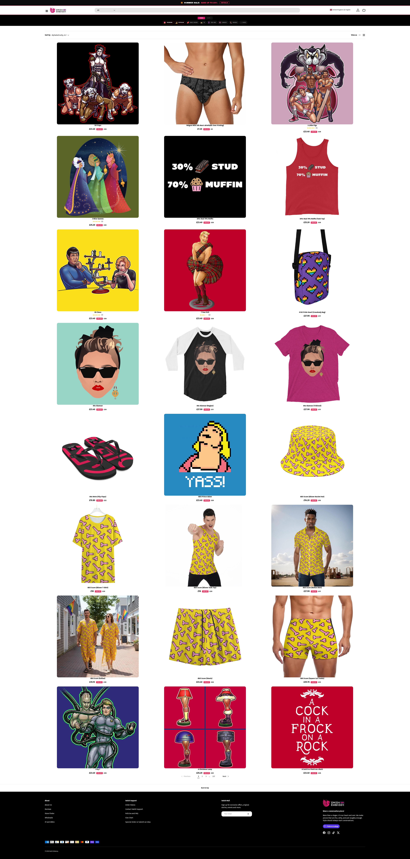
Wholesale (49, 818)
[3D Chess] (98, 270)
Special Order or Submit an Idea (138, 822)
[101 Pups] (98, 83)
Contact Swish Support (134, 809)
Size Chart (129, 818)
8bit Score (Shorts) (205, 678)
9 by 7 (98, 769)
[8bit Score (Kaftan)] (98, 636)
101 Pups (97, 125)
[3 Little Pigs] (312, 83)
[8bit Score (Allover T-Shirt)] (98, 546)
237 (213, 776)
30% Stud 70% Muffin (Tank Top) (312, 219)
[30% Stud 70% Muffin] (205, 177)
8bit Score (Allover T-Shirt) (98, 588)
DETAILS (224, 3)
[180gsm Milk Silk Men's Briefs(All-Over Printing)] (205, 83)
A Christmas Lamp (205, 769)
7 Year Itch (205, 312)
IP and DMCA (49, 822)
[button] (364, 10)
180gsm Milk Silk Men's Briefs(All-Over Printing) (205, 125)
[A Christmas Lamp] (205, 727)
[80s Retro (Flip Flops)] (98, 455)
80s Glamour (98, 406)
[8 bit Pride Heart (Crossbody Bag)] (312, 270)
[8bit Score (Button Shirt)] (312, 546)
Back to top (205, 788)
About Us (48, 805)
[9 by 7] (98, 727)
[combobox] (197, 10)
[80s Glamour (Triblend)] (312, 364)
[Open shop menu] (47, 11)
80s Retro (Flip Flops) (97, 497)
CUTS (208, 18)
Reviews (48, 809)
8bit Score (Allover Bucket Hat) (312, 497)
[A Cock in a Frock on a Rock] (312, 727)
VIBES (201, 18)
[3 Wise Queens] (98, 177)
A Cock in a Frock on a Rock (312, 769)
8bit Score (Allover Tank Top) (205, 588)
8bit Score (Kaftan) (97, 678)
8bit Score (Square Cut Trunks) (312, 678)
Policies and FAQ (131, 813)
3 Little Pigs (312, 125)
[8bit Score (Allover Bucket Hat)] (312, 455)
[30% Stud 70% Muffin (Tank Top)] (312, 177)
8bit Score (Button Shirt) (312, 588)
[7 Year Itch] (205, 270)
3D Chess (97, 312)
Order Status (130, 805)
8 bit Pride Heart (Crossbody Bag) (312, 312)
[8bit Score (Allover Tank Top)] (205, 546)
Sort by (47, 35)
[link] (185, 776)
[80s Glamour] (98, 364)
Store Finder (49, 813)
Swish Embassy (53, 851)
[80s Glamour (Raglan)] (205, 364)
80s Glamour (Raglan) (205, 406)
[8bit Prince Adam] (205, 455)
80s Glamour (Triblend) (312, 406)
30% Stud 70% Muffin (205, 219)
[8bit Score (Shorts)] (205, 636)
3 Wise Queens (98, 219)
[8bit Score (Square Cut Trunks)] (312, 636)
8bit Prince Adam (205, 497)
